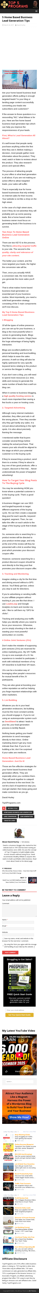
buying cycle (12, 808)
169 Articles (25, 842)
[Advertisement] (19, 48)
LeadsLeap (11, 604)
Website (5, 932)
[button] (36, 11)
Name (4, 920)
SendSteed (10, 721)
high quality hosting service (18, 396)
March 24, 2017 (9, 25)
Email (4, 926)
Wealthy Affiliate (19, 857)
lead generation (26, 816)
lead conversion (10, 816)
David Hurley (21, 25)
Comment (5, 903)
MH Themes (32, 1291)
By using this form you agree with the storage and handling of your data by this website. (20, 945)
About (26, 861)
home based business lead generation (18, 812)
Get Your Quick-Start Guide (19, 1015)
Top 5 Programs (12, 852)
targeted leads (9, 820)
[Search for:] (19, 1081)
